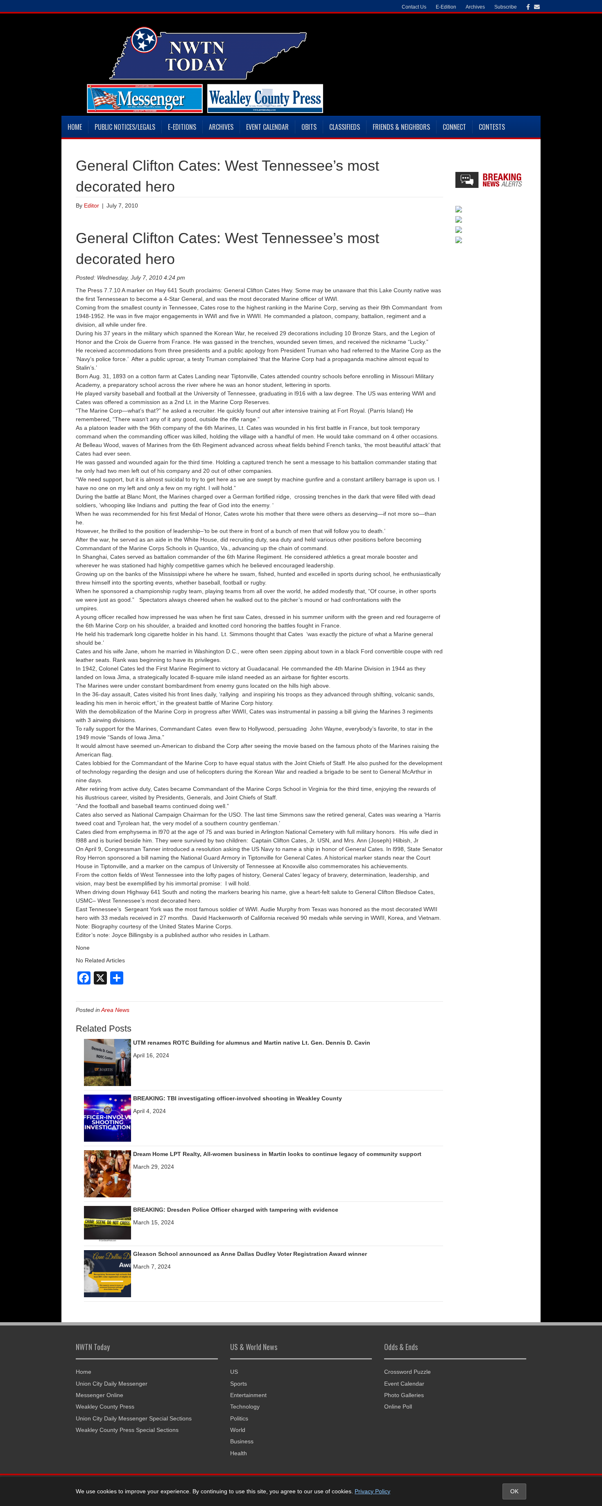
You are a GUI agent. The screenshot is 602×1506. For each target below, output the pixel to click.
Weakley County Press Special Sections (127, 1430)
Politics (239, 1418)
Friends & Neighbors (401, 127)
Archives (221, 127)
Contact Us (414, 7)
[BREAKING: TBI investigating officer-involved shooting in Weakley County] (107, 1118)
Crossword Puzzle (407, 1371)
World (237, 1430)
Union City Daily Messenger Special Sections (134, 1418)
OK (514, 1491)
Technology (245, 1406)
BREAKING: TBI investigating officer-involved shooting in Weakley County (237, 1098)
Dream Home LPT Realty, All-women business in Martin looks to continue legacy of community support (277, 1154)
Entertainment (248, 1395)
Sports (238, 1383)
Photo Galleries (404, 1395)
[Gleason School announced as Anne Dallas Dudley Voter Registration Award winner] (107, 1273)
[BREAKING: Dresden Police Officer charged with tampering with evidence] (107, 1223)
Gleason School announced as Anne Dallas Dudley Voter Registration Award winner (250, 1254)
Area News (115, 1010)
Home (75, 127)
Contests (492, 127)
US (234, 1371)
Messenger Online (99, 1395)
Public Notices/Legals (125, 127)
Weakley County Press (105, 1406)
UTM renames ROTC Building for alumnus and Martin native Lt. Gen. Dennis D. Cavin (251, 1042)
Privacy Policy (372, 1491)
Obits (309, 127)
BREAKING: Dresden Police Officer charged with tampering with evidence (235, 1209)
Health (238, 1453)
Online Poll (398, 1406)
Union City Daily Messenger (111, 1383)
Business (241, 1441)
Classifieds (344, 127)
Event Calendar (267, 127)
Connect (454, 127)
